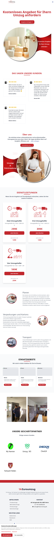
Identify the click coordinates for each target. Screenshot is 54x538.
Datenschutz (12, 516)
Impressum (12, 518)
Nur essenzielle (19, 535)
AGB (10, 520)
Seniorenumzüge (14, 508)
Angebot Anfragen (26, 22)
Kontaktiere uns (26, 145)
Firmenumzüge (13, 506)
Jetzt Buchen (14, 233)
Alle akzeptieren (7, 535)
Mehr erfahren (8, 384)
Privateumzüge (13, 502)
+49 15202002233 (40, 504)
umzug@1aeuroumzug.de (40, 506)
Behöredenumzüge (14, 504)
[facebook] (14, 523)
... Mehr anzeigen (34, 141)
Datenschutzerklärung (6, 531)
